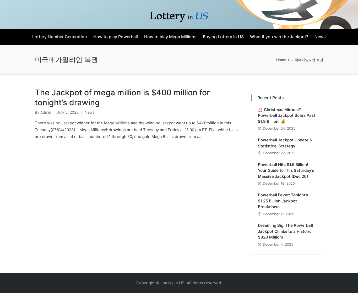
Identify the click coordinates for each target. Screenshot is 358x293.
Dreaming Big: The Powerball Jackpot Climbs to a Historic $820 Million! (285, 231)
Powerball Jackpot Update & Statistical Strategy (285, 142)
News (89, 112)
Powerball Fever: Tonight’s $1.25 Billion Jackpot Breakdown (283, 200)
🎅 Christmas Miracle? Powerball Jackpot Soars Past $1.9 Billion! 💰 (286, 115)
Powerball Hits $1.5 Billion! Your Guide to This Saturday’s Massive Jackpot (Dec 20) (286, 170)
